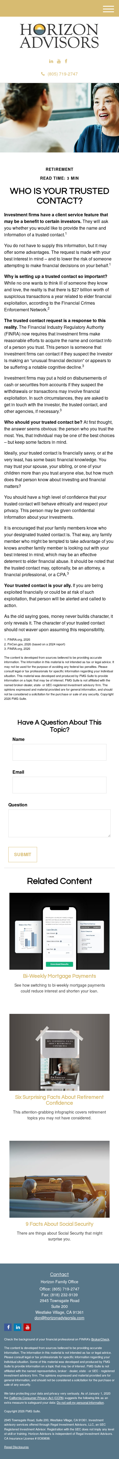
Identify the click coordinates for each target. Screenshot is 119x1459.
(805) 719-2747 (63, 74)
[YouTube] (59, 61)
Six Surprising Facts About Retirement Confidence (59, 1100)
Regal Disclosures (16, 1447)
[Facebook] (66, 61)
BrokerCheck (100, 1339)
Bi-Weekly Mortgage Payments (59, 976)
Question (17, 805)
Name (18, 739)
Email (18, 772)
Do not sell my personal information (80, 1402)
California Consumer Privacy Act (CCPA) (36, 1397)
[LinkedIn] (51, 61)
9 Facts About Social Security (59, 1224)
